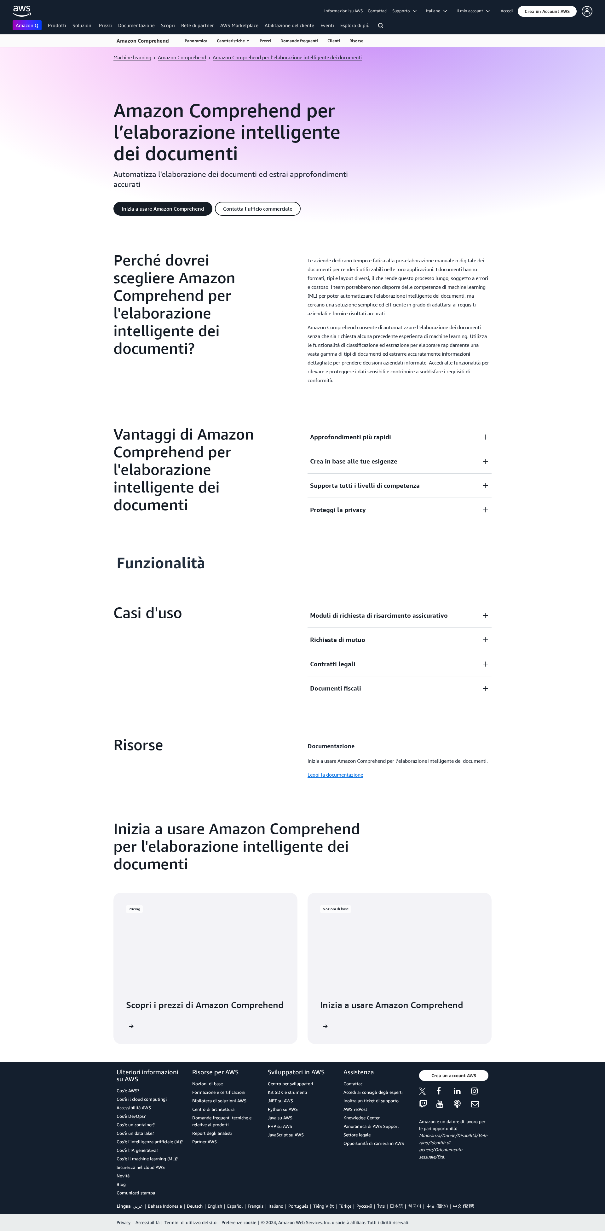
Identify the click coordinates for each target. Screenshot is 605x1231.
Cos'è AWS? (128, 1090)
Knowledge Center (361, 1117)
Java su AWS (280, 1117)
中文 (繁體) (463, 1206)
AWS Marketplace (239, 25)
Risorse (356, 40)
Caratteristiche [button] (232, 40)
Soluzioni (82, 25)
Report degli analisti (212, 1133)
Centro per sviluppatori (290, 1083)
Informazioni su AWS (343, 10)
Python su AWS (283, 1109)
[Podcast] (462, 1104)
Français (255, 1206)
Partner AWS (204, 1141)
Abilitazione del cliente (289, 25)
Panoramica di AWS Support (371, 1126)
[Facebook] (445, 1092)
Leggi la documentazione (335, 775)
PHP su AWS (280, 1126)
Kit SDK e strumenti (287, 1092)
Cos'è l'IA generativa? (137, 1150)
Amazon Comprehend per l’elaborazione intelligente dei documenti (287, 57)
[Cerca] (381, 26)
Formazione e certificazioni (218, 1092)
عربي (138, 1206)
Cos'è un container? (136, 1124)
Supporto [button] (402, 10)
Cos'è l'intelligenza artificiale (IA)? (150, 1141)
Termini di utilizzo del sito (190, 1222)
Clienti (333, 40)
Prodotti (57, 25)
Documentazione (136, 25)
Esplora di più (355, 25)
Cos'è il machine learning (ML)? (147, 1158)
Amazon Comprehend (143, 41)
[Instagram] (479, 1092)
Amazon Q (27, 25)
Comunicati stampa (136, 1192)
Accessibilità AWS (134, 1107)
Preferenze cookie (239, 1222)
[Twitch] (427, 1104)
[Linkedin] (462, 1092)
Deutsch (195, 1206)
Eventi (327, 25)
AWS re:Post (355, 1109)
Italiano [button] (434, 10)
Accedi (507, 10)
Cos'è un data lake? (135, 1133)
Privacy (123, 1222)
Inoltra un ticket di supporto (371, 1100)
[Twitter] (427, 1092)
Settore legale (357, 1134)
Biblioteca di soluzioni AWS (219, 1100)
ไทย (381, 1206)
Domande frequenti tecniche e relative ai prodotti (221, 1121)
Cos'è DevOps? (131, 1116)
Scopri (168, 25)
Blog (121, 1184)
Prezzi (105, 25)
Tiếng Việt (323, 1206)
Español (235, 1206)
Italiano (275, 1206)
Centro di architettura (213, 1109)
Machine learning (132, 57)
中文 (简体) (437, 1206)
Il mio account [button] (471, 10)
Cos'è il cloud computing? (142, 1099)
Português (298, 1206)
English (215, 1206)
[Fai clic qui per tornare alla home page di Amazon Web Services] (22, 11)
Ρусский (364, 1206)
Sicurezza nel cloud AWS (141, 1167)
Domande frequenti (299, 40)
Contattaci (377, 10)
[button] (547, 11)
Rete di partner (197, 25)
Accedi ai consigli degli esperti (373, 1092)
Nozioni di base (207, 1083)
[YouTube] (445, 1104)
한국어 (414, 1206)
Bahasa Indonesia (165, 1206)
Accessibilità (147, 1222)
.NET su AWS (280, 1100)
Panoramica (196, 40)
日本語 (396, 1206)
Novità (123, 1175)
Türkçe (345, 1206)
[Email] (479, 1104)
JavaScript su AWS (286, 1134)
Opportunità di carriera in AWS (373, 1143)
